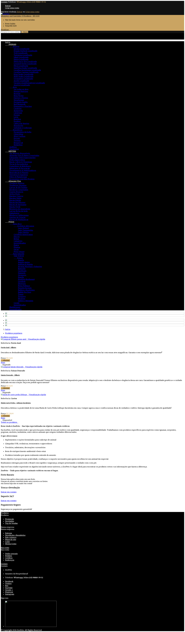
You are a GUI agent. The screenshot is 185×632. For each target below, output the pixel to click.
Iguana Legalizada (21, 49)
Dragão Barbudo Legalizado (25, 51)
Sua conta (5, 548)
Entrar (8, 6)
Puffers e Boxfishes (26, 290)
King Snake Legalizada (23, 74)
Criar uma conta (12, 8)
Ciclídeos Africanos (24, 226)
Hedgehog (18, 145)
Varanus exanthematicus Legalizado (29, 83)
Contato (4, 2)
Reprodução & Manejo (18, 173)
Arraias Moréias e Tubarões (30, 266)
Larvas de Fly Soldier (18, 187)
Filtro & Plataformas (18, 177)
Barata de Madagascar (18, 219)
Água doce (15, 224)
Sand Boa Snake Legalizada (25, 68)
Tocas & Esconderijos (18, 164)
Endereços (9, 560)
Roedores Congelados (18, 190)
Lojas (7, 542)
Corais (16, 303)
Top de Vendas (11, 523)
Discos (17, 237)
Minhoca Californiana (18, 215)
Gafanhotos (14, 213)
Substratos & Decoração (19, 168)
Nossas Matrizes (21, 91)
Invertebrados (20, 243)
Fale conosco (10, 537)
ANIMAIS (10, 44)
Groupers (22, 275)
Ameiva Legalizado (22, 85)
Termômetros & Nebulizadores (22, 170)
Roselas (17, 93)
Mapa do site (10, 539)
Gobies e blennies (25, 301)
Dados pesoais (11, 554)
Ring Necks (19, 96)
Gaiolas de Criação (17, 217)
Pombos (17, 121)
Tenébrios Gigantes (17, 185)
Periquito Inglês (21, 102)
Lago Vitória (23, 232)
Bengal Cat (18, 143)
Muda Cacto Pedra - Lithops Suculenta (16, 403)
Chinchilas (18, 134)
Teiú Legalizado (21, 53)
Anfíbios (13, 147)
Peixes (9, 222)
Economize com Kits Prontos (21, 179)
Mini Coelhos (19, 136)
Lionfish (21, 281)
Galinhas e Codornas (23, 128)
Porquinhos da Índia (22, 132)
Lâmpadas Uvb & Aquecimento (22, 158)
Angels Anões (24, 262)
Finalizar (5, 30)
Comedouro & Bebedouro (20, 166)
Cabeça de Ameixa (21, 123)
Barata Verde (14, 207)
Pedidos (8, 556)
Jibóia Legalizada (21, 59)
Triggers (22, 296)
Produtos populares (13, 333)
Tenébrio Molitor (16, 183)
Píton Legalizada (21, 66)
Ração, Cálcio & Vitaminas (20, 162)
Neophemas (19, 100)
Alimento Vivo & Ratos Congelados (24, 155)
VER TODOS (19, 256)
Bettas (16, 239)
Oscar (16, 249)
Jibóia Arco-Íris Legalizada (25, 61)
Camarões (18, 241)
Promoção (9, 519)
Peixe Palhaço (24, 286)
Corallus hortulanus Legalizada (27, 70)
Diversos (22, 284)
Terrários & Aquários (18, 175)
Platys (16, 245)
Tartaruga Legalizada (23, 55)
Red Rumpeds (19, 104)
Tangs (20, 294)
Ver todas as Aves (21, 89)
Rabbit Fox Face (24, 292)
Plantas (17, 247)
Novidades (9, 521)
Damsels (21, 273)
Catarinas (18, 113)
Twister (17, 140)
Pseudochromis (25, 288)
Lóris (16, 117)
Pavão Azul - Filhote (8, 347)
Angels (21, 260)
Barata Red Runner (17, 202)
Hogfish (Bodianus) (26, 279)
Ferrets (17, 138)
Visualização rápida (36, 339)
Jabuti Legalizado (21, 57)
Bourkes (17, 119)
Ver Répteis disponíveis (19, 153)
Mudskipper (14, 307)
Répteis (14, 46)
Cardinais (22, 271)
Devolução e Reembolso (15, 535)
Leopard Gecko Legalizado (25, 64)
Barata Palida (15, 200)
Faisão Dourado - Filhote (10, 375)
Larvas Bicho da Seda (18, 211)
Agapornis (18, 111)
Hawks (21, 277)
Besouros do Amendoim (19, 209)
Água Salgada (16, 254)
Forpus (17, 115)
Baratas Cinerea (16, 196)
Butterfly (22, 269)
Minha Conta (10, 544)
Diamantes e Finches (23, 106)
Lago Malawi (23, 228)
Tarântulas (14, 149)
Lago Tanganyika (25, 230)
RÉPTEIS (10, 151)
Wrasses (21, 299)
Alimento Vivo (13, 181)
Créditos (9, 558)
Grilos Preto (14, 194)
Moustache (18, 126)
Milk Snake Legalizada (23, 76)
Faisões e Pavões (21, 98)
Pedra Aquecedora (17, 160)
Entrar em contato (8, 492)
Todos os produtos (9, 422)
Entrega (8, 533)
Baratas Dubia (15, 198)
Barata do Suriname (17, 205)
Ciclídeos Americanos (23, 234)
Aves (13, 87)
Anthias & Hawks (25, 264)
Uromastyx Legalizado (23, 79)
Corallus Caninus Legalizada (26, 72)
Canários (18, 108)
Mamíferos (15, 130)
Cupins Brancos (16, 192)
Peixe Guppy (19, 252)
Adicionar (5, 360)
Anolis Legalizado (21, 81)
